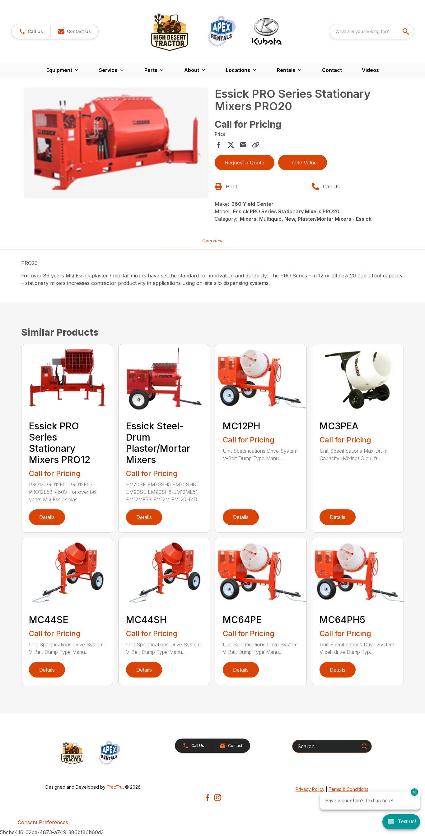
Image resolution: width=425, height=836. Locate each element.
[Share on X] (231, 145)
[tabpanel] (116, 143)
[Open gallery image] (116, 142)
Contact (332, 70)
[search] (406, 31)
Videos (370, 70)
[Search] (364, 746)
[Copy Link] (255, 145)
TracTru (115, 787)
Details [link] (47, 517)
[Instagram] (218, 797)
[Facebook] (207, 797)
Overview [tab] (212, 240)
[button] (31, 31)
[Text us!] (401, 822)
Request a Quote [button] (244, 162)
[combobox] (371, 31)
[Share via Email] (243, 145)
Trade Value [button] (302, 162)
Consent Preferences (43, 822)
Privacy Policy (310, 789)
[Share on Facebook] (218, 145)
